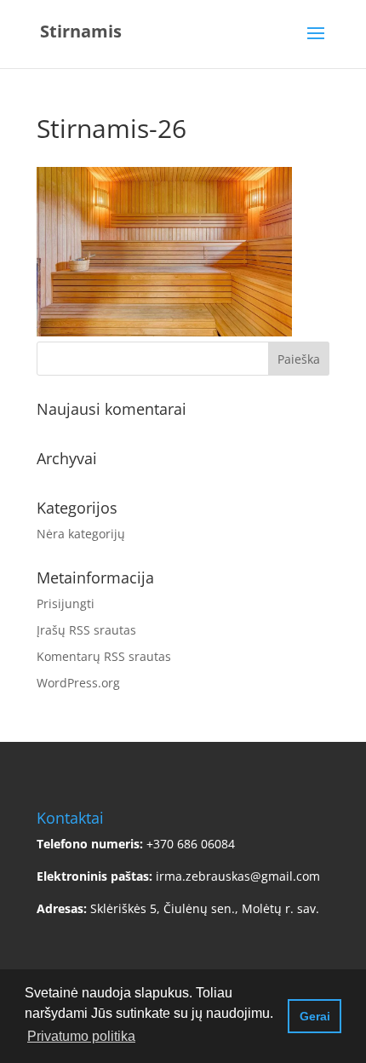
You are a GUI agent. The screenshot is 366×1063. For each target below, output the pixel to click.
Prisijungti (65, 603)
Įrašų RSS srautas (86, 630)
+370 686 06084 (190, 844)
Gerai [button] (315, 1016)
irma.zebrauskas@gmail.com (238, 876)
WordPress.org (78, 683)
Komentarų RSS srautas (104, 656)
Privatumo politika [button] (81, 1036)
